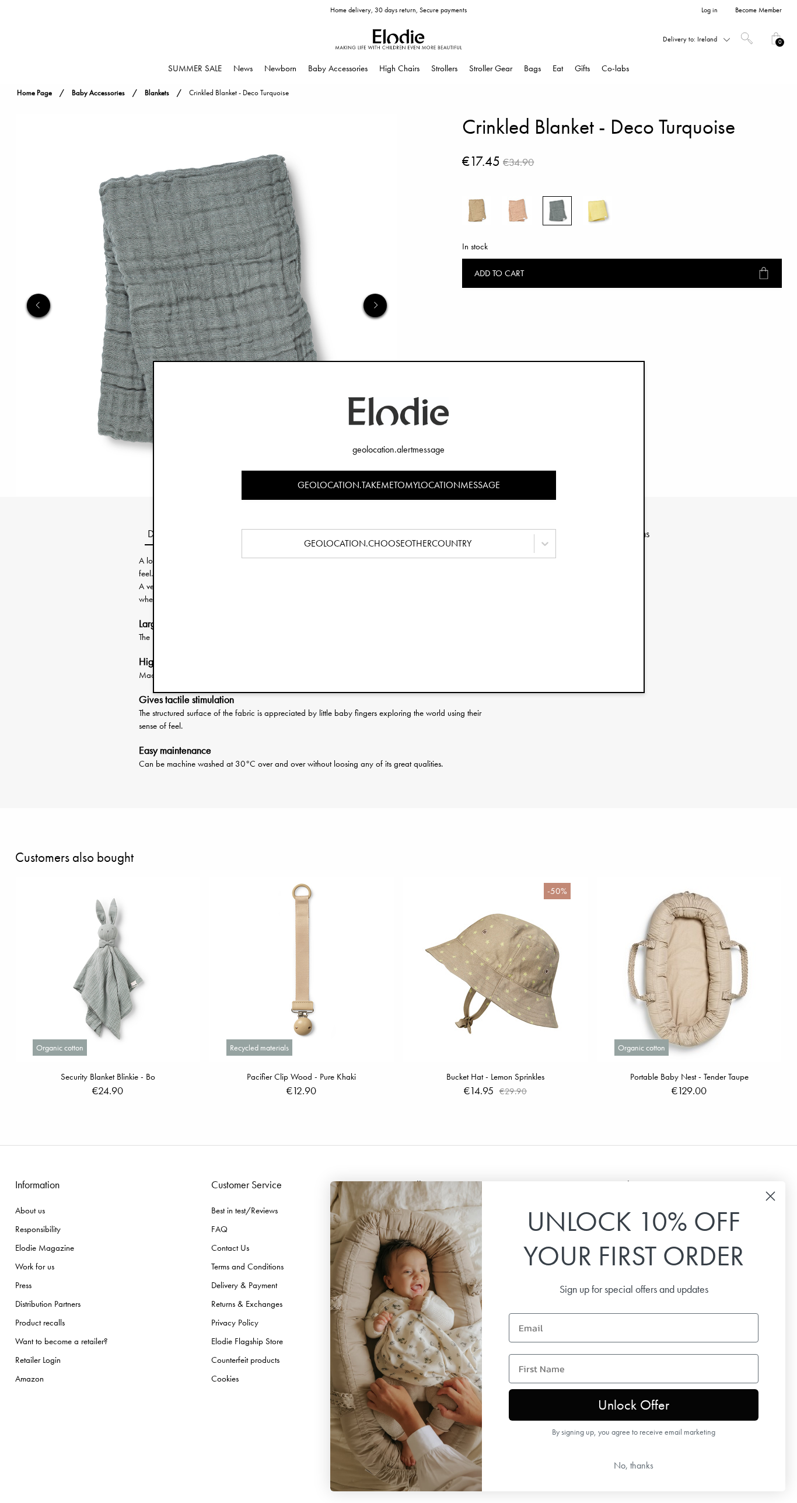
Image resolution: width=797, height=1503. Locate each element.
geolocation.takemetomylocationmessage (399, 485)
